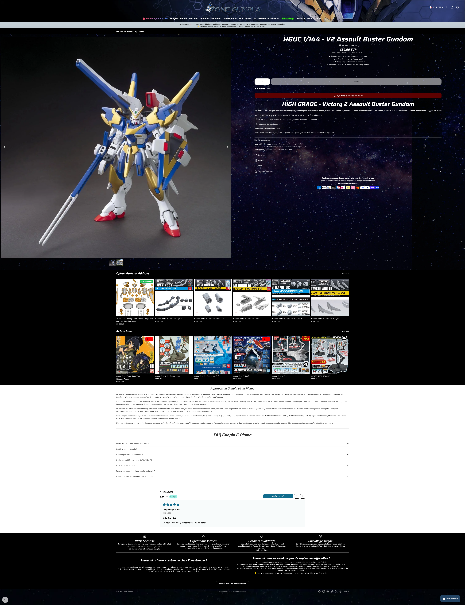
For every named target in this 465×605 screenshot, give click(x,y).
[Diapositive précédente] (3, 147)
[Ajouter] (150, 312)
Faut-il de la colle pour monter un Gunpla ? (132, 443)
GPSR (260, 166)
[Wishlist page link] (457, 7)
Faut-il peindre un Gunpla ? (126, 449)
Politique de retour (264, 140)
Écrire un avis (278, 496)
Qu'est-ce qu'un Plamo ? (125, 465)
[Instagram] (323, 591)
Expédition (261, 155)
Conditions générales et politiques (232, 591)
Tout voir (345, 273)
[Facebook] (319, 591)
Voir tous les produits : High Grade (130, 31)
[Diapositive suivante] (228, 147)
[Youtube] (327, 591)
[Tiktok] (332, 591)
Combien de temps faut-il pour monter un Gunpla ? (135, 471)
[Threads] (340, 591)
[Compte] (447, 7)
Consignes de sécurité (265, 171)
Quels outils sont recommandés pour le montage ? (135, 476)
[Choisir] (189, 370)
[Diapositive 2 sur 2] (119, 262)
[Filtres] (296, 496)
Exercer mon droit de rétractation (232, 583)
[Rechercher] (458, 18)
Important (261, 160)
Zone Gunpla (128, 591)
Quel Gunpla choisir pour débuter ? (129, 454)
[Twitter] (336, 591)
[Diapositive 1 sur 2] (112, 262)
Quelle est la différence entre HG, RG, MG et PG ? (134, 460)
